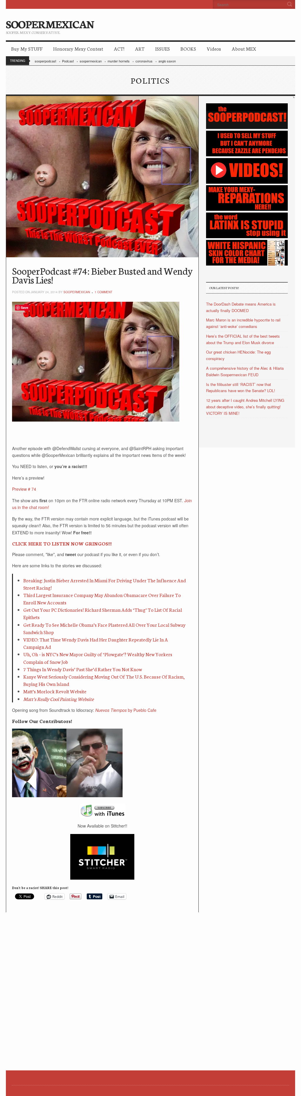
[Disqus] (102, 985)
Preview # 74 (24, 489)
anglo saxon (167, 61)
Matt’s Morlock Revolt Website (54, 691)
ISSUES (162, 48)
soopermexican (91, 61)
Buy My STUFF (27, 48)
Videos (214, 48)
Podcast (68, 61)
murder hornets (119, 61)
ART (140, 48)
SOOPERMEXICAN (50, 23)
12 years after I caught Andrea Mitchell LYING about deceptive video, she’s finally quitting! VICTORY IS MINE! (245, 406)
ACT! (119, 48)
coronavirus (144, 61)
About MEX (244, 48)
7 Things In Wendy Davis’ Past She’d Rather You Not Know (82, 669)
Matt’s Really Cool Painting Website (58, 698)
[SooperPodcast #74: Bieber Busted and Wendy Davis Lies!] (102, 176)
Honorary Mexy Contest (78, 48)
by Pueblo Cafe (125, 710)
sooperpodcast (45, 61)
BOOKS (188, 48)
